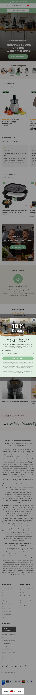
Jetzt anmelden (17, 358)
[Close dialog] (34, 320)
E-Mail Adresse (6, 350)
